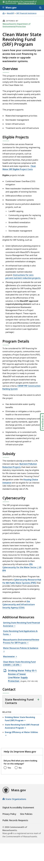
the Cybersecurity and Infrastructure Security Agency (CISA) (18, 604)
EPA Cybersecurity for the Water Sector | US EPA (21, 567)
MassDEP (10, 13)
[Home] (3, 13)
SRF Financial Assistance (26, 13)
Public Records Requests (15, 820)
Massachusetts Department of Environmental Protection (16, 25)
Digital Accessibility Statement (18, 807)
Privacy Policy (9, 813)
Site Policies (26, 813)
